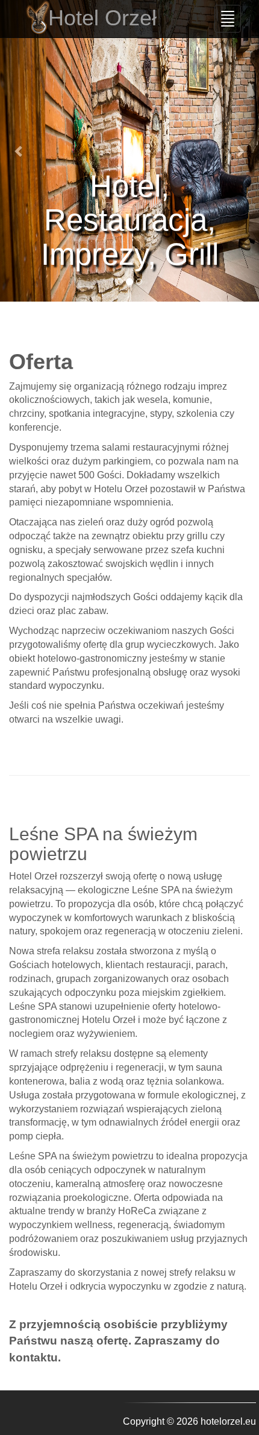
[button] (19, 151)
